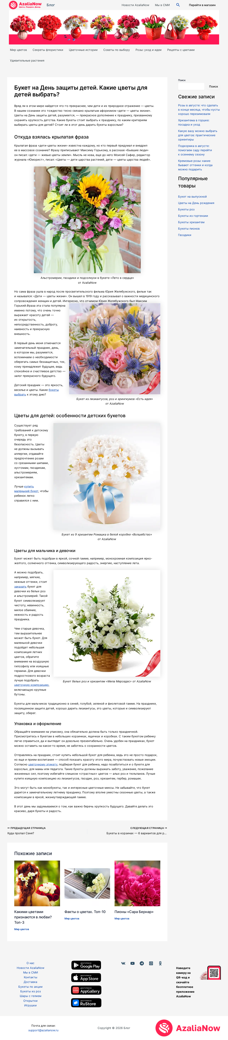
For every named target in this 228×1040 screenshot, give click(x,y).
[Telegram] (141, 963)
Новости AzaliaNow (135, 5)
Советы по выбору (116, 50)
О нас (30, 963)
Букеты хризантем (191, 222)
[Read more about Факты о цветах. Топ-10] (87, 883)
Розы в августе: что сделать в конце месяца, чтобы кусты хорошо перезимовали (199, 110)
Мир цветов (18, 50)
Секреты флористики (48, 50)
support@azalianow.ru (43, 1030)
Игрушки (30, 1005)
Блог (51, 5)
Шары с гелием (30, 996)
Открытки (30, 1000)
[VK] (123, 963)
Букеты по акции (30, 986)
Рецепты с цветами (181, 50)
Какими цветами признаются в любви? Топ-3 (33, 917)
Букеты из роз (30, 991)
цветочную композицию (31, 685)
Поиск (182, 80)
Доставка (30, 982)
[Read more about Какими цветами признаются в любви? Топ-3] (37, 883)
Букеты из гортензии (193, 215)
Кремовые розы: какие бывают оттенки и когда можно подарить (195, 165)
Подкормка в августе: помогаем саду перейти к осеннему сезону (195, 150)
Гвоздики (184, 235)
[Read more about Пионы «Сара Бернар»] (137, 883)
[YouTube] (132, 963)
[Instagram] (151, 963)
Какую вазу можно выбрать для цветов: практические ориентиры (197, 135)
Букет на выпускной (192, 196)
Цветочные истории (83, 50)
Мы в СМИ (162, 5)
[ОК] (160, 963)
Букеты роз (186, 209)
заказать (20, 586)
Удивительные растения (27, 60)
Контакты (30, 977)
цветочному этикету (42, 764)
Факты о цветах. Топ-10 (85, 912)
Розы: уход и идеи (149, 50)
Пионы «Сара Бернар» (134, 912)
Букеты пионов (189, 228)
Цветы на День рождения (196, 203)
